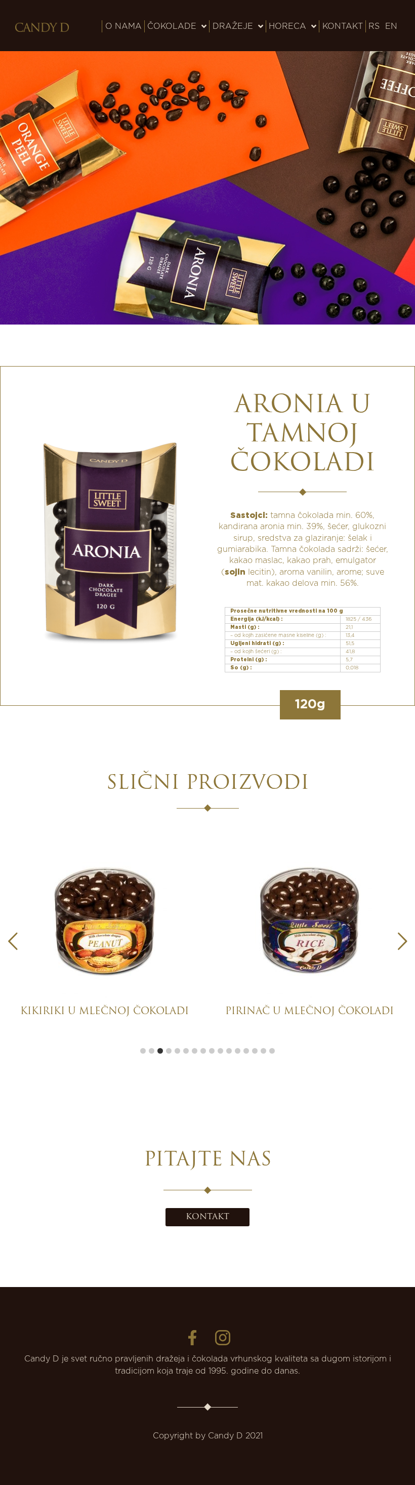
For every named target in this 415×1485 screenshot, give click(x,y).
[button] (402, 941)
